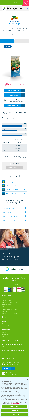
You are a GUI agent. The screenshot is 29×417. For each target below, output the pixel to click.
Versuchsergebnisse (12, 95)
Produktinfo (7, 41)
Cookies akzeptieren (14, 414)
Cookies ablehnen (14, 410)
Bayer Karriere (7, 304)
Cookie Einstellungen (14, 406)
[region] (14, 397)
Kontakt (6, 368)
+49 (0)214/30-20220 (13, 374)
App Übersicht (15, 284)
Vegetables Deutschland (10, 313)
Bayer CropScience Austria (11, 307)
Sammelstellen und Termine (11, 347)
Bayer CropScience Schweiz (11, 309)
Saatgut (5, 334)
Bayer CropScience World (10, 302)
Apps (4, 324)
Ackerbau (6, 332)
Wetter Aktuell (7, 326)
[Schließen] (27, 379)
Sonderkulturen (7, 337)
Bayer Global (7, 300)
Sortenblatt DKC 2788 (13, 90)
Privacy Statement (14, 403)
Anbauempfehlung (22, 41)
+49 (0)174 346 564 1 (13, 364)
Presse (5, 311)
